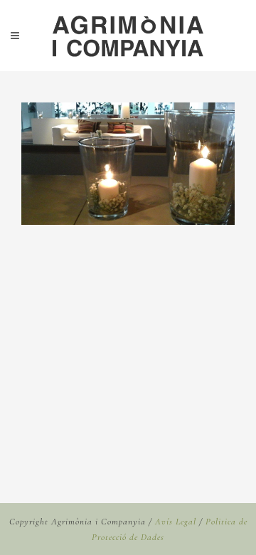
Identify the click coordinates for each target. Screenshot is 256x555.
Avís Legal (175, 521)
